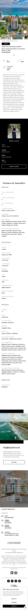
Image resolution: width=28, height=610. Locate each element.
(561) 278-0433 (8, 528)
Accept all (14, 606)
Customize (14, 602)
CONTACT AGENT (14, 166)
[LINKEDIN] (15, 581)
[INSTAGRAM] (12, 581)
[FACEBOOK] (8, 581)
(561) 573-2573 (8, 522)
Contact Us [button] (14, 498)
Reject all (14, 598)
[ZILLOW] (19, 581)
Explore (14, 462)
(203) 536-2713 (6, 151)
